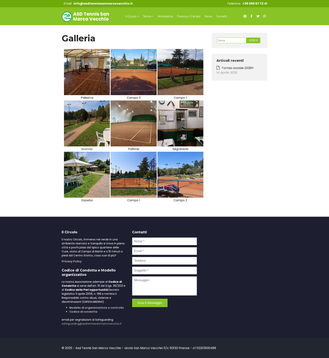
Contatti (221, 16)
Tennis (147, 16)
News (208, 16)
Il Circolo (131, 16)
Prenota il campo (188, 16)
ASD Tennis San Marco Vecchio (91, 16)
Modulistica (165, 16)
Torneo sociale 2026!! (238, 68)
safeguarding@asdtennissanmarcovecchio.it (92, 324)
